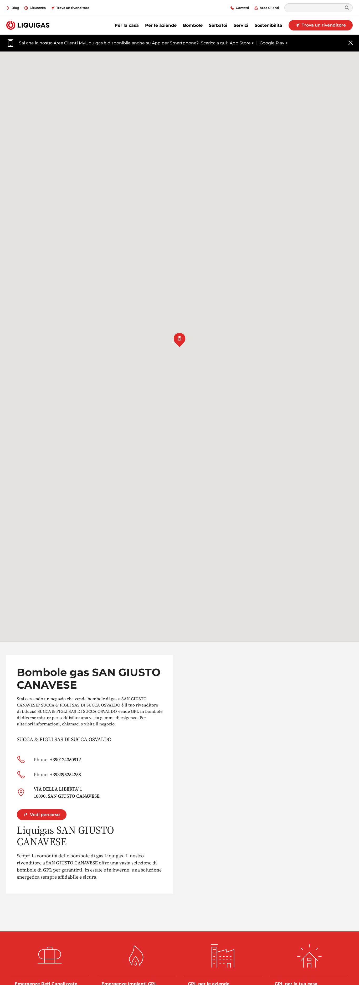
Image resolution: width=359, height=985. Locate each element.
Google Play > (274, 42)
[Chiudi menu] (350, 43)
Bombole (193, 25)
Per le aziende (161, 25)
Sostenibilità (268, 25)
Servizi (241, 25)
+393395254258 (57, 774)
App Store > (242, 42)
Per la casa (127, 25)
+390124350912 (57, 759)
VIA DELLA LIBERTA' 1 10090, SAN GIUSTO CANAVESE (67, 792)
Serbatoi (218, 25)
